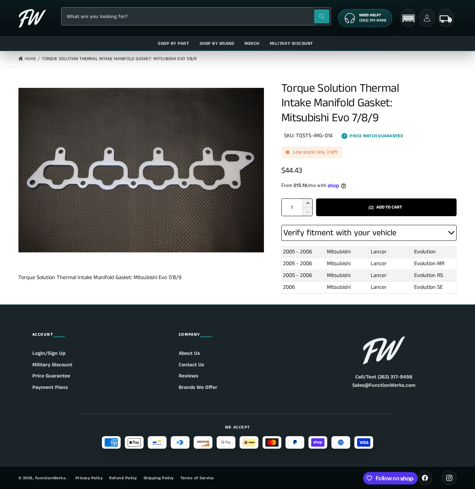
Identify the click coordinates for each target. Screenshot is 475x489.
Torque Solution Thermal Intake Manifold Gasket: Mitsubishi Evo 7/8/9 (119, 59)
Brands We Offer (198, 387)
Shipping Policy (159, 478)
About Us (189, 353)
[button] (408, 18)
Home (30, 59)
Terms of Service (197, 478)
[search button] (321, 16)
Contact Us (191, 364)
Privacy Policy (89, 478)
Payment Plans (50, 387)
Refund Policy (123, 478)
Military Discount (52, 364)
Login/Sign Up (48, 353)
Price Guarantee (51, 376)
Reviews (188, 376)
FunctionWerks (50, 478)
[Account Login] (427, 18)
